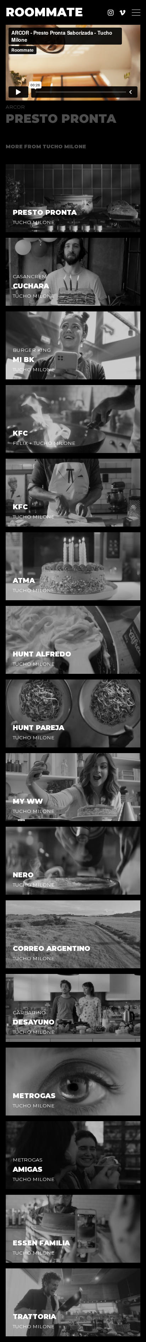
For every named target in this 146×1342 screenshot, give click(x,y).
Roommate (44, 12)
